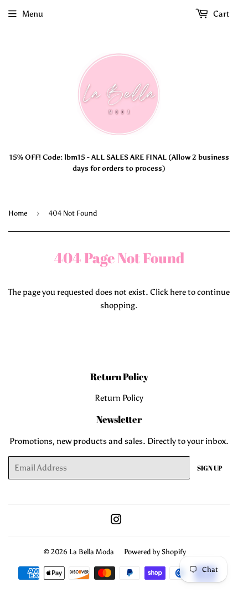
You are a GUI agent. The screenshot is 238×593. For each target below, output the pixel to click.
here (178, 292)
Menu (32, 14)
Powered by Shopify (155, 552)
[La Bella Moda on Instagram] (116, 521)
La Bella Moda (91, 552)
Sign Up (210, 467)
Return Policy (119, 398)
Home (17, 213)
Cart (220, 14)
